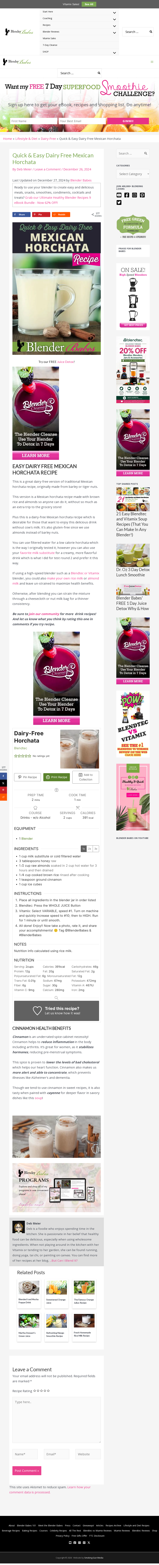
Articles (99, 1525)
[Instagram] (79, 1542)
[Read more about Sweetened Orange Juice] (56, 1287)
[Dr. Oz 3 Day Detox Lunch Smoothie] (133, 555)
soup (38, 1098)
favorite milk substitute (37, 553)
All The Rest (75, 1530)
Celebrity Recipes (58, 1530)
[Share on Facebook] (3, 776)
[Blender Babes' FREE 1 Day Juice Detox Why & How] (133, 589)
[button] (16, 756)
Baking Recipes (29, 1530)
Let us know (54, 1013)
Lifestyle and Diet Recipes (136, 1525)
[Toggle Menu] (114, 13)
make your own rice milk (65, 578)
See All (89, 4)
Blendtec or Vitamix (85, 573)
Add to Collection (86, 777)
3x (95, 848)
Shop (154, 1530)
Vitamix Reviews (122, 1530)
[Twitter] (88, 1542)
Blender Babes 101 (26, 1525)
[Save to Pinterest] (3, 790)
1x (83, 848)
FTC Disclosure (96, 1535)
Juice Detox (65, 362)
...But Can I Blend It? (63, 1260)
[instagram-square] (135, 195)
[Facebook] (74, 1542)
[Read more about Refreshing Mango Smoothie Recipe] (56, 1320)
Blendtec (20, 748)
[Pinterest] (84, 1542)
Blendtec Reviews (141, 1530)
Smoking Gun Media (93, 1557)
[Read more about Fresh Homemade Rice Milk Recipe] (84, 1320)
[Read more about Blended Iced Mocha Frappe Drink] (29, 1287)
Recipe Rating (22, 1391)
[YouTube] (70, 1542)
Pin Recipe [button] (29, 777)
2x (89, 848)
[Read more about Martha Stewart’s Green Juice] (29, 1320)
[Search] (151, 31)
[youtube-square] (119, 195)
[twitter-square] (119, 202)
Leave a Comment (47, 169)
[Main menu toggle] (152, 62)
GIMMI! (128, 121)
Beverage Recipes (11, 1530)
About (12, 1525)
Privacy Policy (62, 1535)
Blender (27, 838)
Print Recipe (58, 777)
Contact (77, 1525)
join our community (44, 614)
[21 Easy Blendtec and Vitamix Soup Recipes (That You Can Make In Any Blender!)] (133, 499)
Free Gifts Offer (79, 1535)
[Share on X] (3, 783)
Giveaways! (88, 1525)
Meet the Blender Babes (50, 1525)
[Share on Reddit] (3, 797)
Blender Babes (81, 180)
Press (67, 1525)
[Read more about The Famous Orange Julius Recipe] (84, 1287)
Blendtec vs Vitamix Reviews (97, 1530)
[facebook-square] (127, 195)
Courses (43, 1530)
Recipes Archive (113, 1525)
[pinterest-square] (143, 195)
